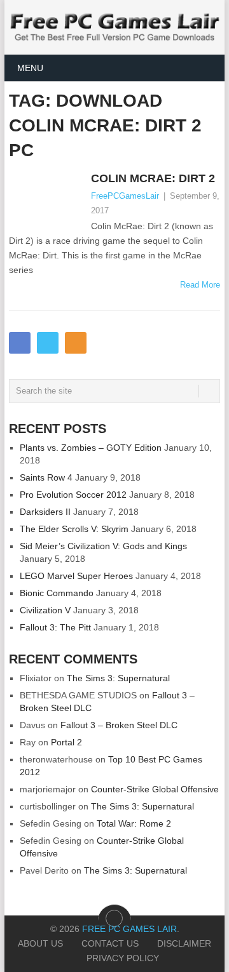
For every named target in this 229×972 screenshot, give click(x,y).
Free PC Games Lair (129, 929)
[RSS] (76, 343)
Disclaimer (184, 943)
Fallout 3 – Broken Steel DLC (118, 725)
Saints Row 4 (46, 477)
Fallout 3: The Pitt (55, 627)
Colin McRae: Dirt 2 (153, 178)
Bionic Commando (57, 593)
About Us (40, 943)
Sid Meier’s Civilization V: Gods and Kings (103, 546)
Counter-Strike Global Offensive (155, 789)
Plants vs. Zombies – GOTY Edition (91, 448)
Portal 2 (66, 742)
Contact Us (110, 943)
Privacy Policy (123, 958)
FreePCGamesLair (125, 196)
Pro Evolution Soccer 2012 (73, 494)
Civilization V (45, 610)
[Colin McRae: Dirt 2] (47, 201)
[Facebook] (20, 343)
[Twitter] (48, 343)
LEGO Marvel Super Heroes (76, 576)
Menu (30, 68)
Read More (200, 285)
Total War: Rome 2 (134, 823)
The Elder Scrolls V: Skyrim (74, 529)
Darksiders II (45, 512)
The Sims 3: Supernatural (118, 678)
